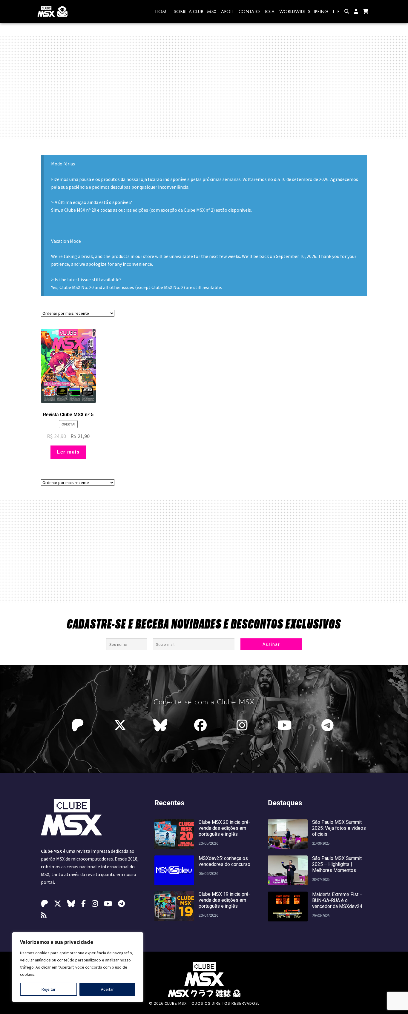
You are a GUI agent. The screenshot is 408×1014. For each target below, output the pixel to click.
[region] (77, 967)
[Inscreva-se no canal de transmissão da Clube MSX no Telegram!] (329, 725)
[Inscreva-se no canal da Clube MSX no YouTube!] (286, 725)
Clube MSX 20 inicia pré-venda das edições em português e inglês (224, 828)
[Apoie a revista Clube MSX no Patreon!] (79, 725)
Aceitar (107, 989)
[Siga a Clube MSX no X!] (120, 725)
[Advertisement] (204, 87)
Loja (269, 11)
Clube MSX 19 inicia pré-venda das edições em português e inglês (224, 900)
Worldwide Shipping (303, 11)
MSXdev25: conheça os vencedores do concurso (224, 861)
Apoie (227, 11)
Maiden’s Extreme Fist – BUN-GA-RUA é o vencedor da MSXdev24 (337, 900)
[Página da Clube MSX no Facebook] (202, 725)
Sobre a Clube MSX (195, 11)
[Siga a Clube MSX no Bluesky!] (160, 725)
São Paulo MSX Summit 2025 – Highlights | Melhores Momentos (337, 864)
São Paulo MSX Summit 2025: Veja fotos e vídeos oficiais (339, 828)
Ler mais (68, 452)
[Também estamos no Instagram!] (243, 725)
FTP (336, 11)
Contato (249, 11)
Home (162, 11)
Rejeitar (49, 989)
